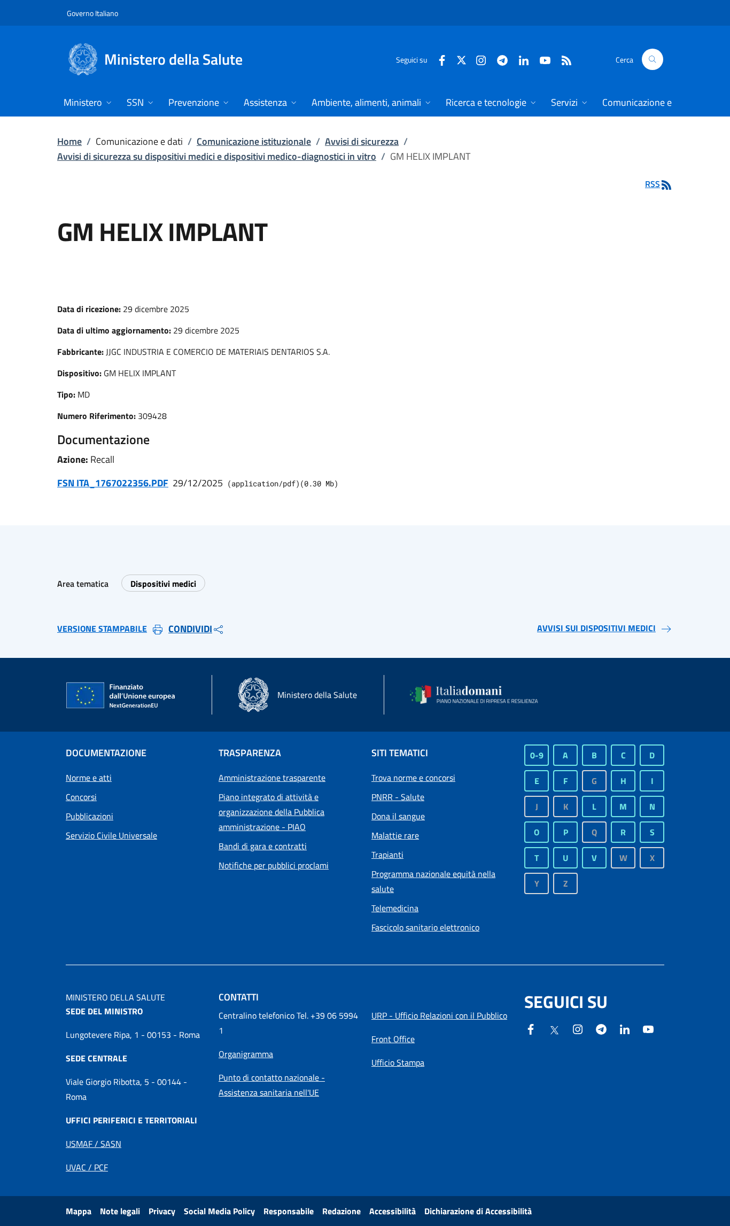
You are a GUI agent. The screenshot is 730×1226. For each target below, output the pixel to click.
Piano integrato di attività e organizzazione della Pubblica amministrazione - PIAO (271, 811)
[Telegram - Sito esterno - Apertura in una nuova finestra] (601, 1028)
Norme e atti (89, 777)
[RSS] (562, 59)
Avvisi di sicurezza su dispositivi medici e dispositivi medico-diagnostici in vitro (216, 156)
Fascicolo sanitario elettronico (425, 927)
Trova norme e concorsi (413, 777)
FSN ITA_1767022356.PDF (112, 483)
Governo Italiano (92, 13)
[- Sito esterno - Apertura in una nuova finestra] (648, 1028)
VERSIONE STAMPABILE (102, 628)
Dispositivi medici (163, 583)
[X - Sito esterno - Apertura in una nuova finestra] (461, 59)
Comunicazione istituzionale (254, 141)
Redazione (341, 1211)
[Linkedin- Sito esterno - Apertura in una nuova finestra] (624, 1028)
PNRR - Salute (397, 796)
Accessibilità (392, 1211)
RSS (652, 183)
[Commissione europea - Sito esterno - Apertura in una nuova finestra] (121, 696)
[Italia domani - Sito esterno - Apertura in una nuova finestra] (480, 694)
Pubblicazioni (89, 816)
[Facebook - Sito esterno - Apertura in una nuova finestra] (437, 59)
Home (69, 141)
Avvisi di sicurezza (362, 141)
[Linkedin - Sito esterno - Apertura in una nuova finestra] (519, 59)
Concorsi (81, 796)
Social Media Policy (219, 1211)
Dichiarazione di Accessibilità (478, 1211)
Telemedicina (394, 908)
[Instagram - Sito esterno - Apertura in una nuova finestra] (476, 59)
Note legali (120, 1211)
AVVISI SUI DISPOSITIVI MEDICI (596, 628)
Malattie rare (395, 835)
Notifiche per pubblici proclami (274, 865)
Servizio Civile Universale (111, 835)
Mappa (78, 1211)
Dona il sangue (398, 816)
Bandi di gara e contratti (263, 846)
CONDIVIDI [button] (190, 629)
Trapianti (387, 854)
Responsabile (288, 1211)
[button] (652, 59)
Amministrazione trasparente (272, 777)
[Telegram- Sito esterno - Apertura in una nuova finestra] (498, 59)
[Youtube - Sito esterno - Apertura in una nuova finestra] (541, 59)
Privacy (162, 1211)
